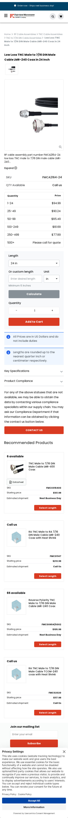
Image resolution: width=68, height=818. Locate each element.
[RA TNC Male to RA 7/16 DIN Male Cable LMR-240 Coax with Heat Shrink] (16, 537)
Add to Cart (34, 322)
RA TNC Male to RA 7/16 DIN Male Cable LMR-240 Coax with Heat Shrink (44, 534)
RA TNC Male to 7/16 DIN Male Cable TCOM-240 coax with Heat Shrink (44, 671)
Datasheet (18, 482)
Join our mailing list (25, 727)
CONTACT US (34, 430)
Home (7, 34)
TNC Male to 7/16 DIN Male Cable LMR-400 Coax (42, 466)
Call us (57, 185)
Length (13, 256)
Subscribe (34, 743)
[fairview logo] (22, 16)
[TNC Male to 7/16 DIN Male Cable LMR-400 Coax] (16, 469)
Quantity (15, 303)
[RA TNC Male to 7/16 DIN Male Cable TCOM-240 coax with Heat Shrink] (16, 674)
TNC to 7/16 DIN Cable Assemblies (23, 37)
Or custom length (21, 271)
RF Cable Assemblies (25, 34)
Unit (46, 271)
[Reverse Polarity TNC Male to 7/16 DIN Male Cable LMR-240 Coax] (16, 606)
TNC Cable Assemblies (51, 34)
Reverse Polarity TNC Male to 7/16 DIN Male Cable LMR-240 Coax (42, 603)
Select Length (47, 507)
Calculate (34, 294)
